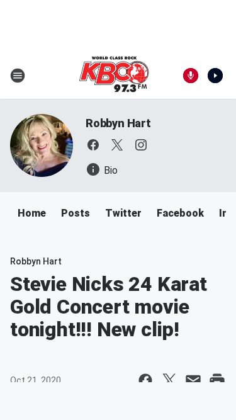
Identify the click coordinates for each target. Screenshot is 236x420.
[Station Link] (114, 75)
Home (32, 213)
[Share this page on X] (169, 380)
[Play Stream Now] (215, 75)
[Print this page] (217, 380)
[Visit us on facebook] (93, 144)
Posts (75, 213)
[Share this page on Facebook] (145, 380)
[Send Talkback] (190, 75)
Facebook (180, 213)
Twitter (123, 213)
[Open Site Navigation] (17, 75)
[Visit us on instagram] (141, 144)
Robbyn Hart (118, 123)
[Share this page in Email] (193, 380)
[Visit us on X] (117, 144)
